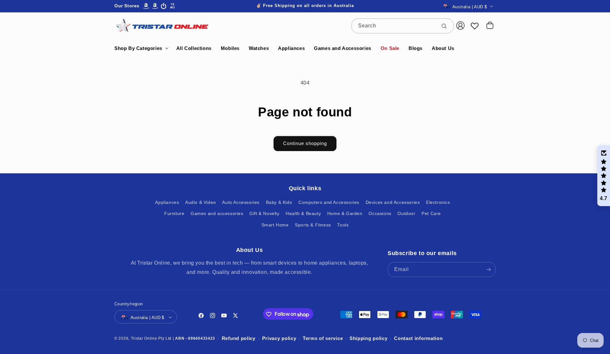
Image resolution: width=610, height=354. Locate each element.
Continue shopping (305, 143)
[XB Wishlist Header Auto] (475, 26)
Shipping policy (368, 338)
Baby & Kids (279, 202)
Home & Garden (345, 213)
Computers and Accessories (328, 202)
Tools (343, 224)
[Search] (446, 26)
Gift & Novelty (264, 213)
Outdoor (406, 213)
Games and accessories (217, 213)
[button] (141, 48)
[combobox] (402, 26)
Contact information (418, 338)
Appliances (167, 202)
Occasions (380, 213)
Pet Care (431, 213)
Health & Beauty (303, 213)
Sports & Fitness (313, 224)
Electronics (438, 202)
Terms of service (323, 338)
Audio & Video (200, 202)
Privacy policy (279, 338)
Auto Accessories (241, 202)
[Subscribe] (488, 269)
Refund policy (238, 338)
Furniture (174, 213)
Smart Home (275, 224)
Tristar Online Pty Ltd (151, 338)
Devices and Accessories (393, 202)
